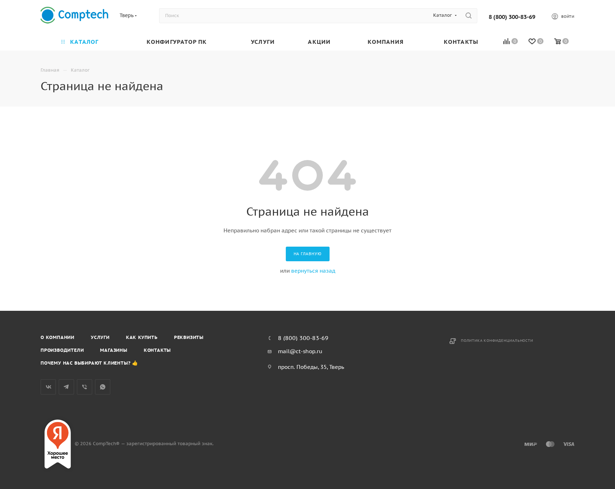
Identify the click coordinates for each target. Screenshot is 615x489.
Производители (62, 350)
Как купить (142, 337)
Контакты (157, 350)
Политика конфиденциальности (497, 340)
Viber (84, 387)
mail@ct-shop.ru (300, 351)
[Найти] (468, 15)
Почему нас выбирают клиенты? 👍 (89, 363)
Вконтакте (48, 387)
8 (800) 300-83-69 (512, 16)
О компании (57, 337)
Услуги (100, 337)
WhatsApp (102, 387)
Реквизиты (189, 337)
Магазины (113, 350)
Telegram (66, 387)
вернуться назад (313, 270)
